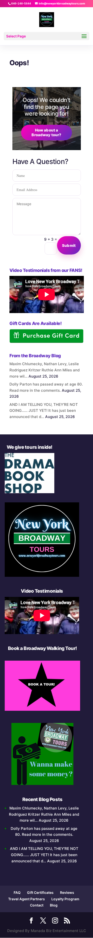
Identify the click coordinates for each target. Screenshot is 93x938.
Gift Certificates (40, 892)
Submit (69, 245)
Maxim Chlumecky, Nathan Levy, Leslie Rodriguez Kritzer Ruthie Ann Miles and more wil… (44, 370)
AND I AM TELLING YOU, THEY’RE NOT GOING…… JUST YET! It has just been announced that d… (43, 410)
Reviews (67, 892)
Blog (54, 905)
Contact (36, 905)
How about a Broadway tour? (46, 132)
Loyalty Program (65, 899)
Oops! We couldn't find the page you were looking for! (46, 107)
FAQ (17, 892)
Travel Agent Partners (26, 899)
